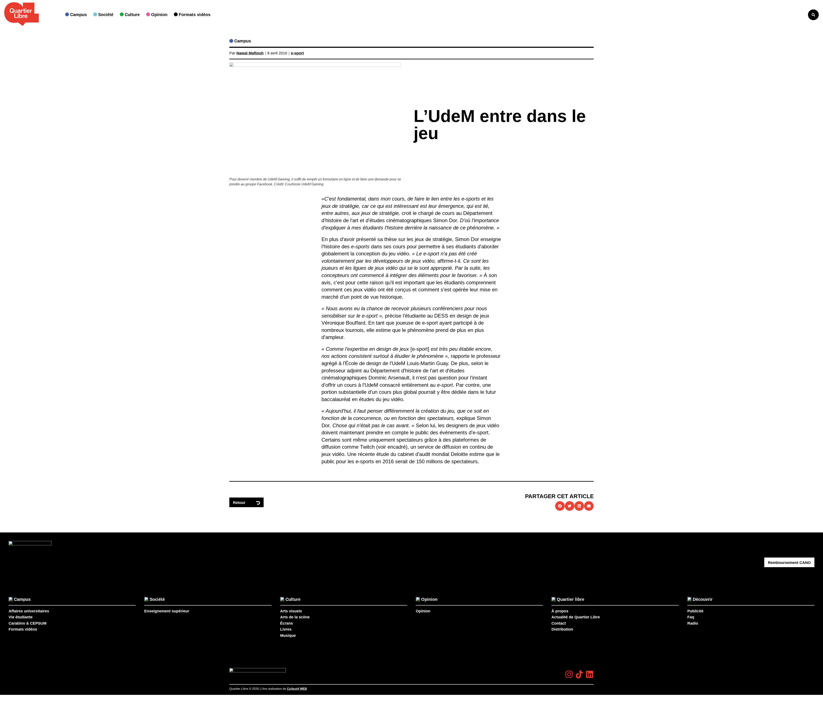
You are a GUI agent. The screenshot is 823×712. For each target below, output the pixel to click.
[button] (560, 506)
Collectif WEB (297, 688)
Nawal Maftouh (250, 53)
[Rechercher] (813, 14)
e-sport (297, 53)
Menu (796, 14)
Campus (242, 41)
